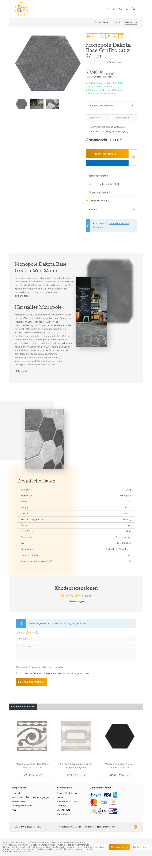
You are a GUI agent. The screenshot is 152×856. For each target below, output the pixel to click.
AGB (14, 810)
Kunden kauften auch (23, 707)
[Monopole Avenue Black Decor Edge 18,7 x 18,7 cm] (32, 736)
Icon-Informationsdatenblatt (104, 184)
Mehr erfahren (22, 371)
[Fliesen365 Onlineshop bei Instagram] (135, 827)
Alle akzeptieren (120, 847)
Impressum (62, 814)
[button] (18, 633)
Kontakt (16, 793)
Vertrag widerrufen (22, 806)
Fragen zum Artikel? (99, 192)
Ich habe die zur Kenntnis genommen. (54, 673)
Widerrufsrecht (20, 801)
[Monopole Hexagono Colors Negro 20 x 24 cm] (119, 736)
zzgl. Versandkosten (107, 77)
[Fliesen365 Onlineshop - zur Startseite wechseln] (21, 9)
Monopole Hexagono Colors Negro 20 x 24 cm (120, 766)
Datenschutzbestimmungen (47, 673)
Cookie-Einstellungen (68, 793)
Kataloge (61, 806)
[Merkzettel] (121, 9)
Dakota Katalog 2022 (99, 201)
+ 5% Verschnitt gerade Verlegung (107, 127)
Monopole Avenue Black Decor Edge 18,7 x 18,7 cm (32, 766)
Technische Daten (98, 176)
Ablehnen (100, 847)
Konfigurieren (140, 847)
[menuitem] (108, 9)
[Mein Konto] (127, 9)
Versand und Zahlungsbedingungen (31, 797)
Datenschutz (63, 810)
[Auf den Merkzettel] (133, 157)
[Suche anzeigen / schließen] (114, 9)
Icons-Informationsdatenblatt (69, 799)
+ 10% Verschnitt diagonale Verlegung (108, 131)
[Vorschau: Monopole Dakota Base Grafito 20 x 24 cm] (21, 104)
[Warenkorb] (134, 9)
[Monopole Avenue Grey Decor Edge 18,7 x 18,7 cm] (76, 736)
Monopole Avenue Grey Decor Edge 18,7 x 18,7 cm (76, 766)
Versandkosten (108, 827)
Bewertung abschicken (30, 682)
